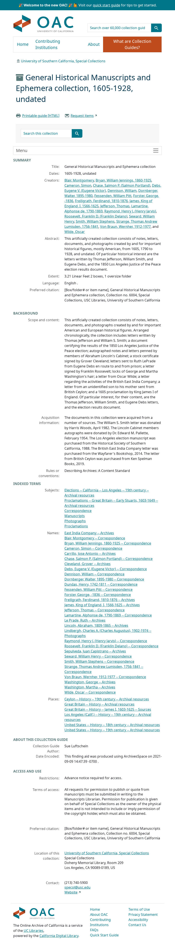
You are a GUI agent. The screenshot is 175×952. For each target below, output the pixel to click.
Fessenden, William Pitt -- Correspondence (98, 589)
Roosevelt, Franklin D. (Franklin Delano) (95, 216)
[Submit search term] (156, 28)
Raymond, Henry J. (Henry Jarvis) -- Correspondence (105, 641)
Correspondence (78, 510)
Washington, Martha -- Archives (89, 687)
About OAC (99, 914)
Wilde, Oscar (74, 231)
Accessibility (138, 919)
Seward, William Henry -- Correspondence (98, 656)
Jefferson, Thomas (115, 206)
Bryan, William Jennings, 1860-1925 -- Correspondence (107, 543)
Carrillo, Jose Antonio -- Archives (90, 553)
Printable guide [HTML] (40, 115)
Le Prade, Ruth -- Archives (84, 620)
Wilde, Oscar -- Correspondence (90, 692)
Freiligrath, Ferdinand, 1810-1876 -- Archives (99, 599)
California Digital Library (58, 935)
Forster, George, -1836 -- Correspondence (97, 594)
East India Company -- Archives (89, 533)
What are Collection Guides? (132, 44)
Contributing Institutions (47, 44)
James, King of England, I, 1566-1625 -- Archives (102, 605)
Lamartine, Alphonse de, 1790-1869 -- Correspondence (108, 615)
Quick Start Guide (104, 935)
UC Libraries (33, 930)
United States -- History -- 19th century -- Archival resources (112, 730)
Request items (82, 115)
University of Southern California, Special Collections (63, 61)
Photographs (75, 521)
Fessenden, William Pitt (112, 195)
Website (70, 892)
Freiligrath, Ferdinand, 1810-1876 (101, 200)
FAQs (94, 930)
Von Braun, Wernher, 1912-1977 (125, 226)
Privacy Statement (143, 914)
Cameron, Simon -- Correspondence (93, 548)
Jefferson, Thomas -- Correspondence (94, 610)
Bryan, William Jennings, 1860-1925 (123, 180)
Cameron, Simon (77, 185)
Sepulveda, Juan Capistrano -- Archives (95, 651)
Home (23, 44)
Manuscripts (74, 515)
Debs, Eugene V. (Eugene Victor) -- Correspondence (105, 569)
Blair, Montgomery (79, 180)
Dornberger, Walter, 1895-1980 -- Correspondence (104, 579)
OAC (43, 24)
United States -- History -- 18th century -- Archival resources (112, 724)
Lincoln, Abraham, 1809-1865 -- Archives (96, 625)
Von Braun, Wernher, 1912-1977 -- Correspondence (105, 676)
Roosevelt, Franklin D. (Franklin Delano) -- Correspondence (111, 646)
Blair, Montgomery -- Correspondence (94, 538)
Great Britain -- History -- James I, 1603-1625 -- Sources (107, 709)
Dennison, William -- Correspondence (94, 574)
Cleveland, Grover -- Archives (87, 563)
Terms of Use (139, 909)
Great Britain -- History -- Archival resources (99, 704)
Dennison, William (122, 190)
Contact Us (137, 924)
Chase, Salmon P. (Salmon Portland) (121, 185)
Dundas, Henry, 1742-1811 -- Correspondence (100, 584)
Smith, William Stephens (95, 221)
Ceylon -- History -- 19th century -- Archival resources (106, 699)
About (94, 44)
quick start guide (106, 5)
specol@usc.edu (77, 887)
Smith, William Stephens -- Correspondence (99, 661)
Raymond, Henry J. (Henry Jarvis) (130, 211)
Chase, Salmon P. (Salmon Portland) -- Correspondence (108, 558)
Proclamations (76, 526)
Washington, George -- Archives (89, 682)
